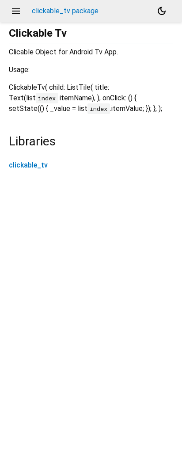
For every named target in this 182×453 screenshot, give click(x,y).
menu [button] (16, 11)
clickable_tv (28, 165)
